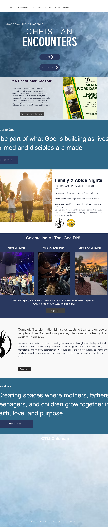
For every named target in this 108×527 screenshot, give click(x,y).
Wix (75, 522)
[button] (42, 7)
